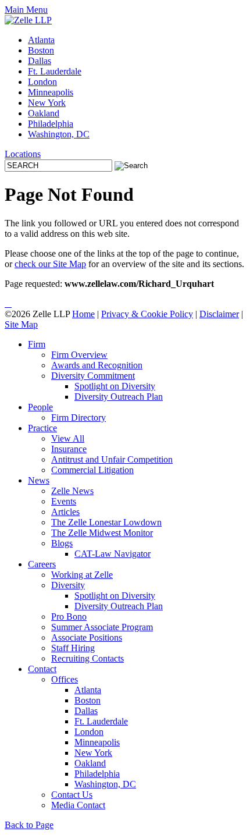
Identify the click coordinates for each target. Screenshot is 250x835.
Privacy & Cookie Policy (147, 314)
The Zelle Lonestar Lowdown (106, 522)
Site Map (21, 324)
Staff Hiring (73, 648)
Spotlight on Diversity (114, 386)
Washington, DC (59, 134)
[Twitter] (8, 303)
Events (63, 501)
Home (83, 314)
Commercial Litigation (92, 470)
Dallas (39, 61)
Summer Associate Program (102, 627)
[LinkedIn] (6, 303)
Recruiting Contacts (87, 658)
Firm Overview (79, 355)
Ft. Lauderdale (54, 71)
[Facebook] (10, 303)
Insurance (69, 449)
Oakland (43, 113)
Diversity (68, 585)
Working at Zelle (82, 575)
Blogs (62, 543)
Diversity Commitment (93, 376)
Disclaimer (219, 314)
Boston (41, 50)
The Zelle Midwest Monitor (102, 533)
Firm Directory (78, 417)
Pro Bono (69, 616)
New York (47, 103)
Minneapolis (50, 92)
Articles (65, 512)
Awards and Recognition (96, 365)
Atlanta (41, 40)
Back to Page (29, 825)
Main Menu (26, 10)
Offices (64, 679)
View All (67, 438)
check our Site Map (50, 264)
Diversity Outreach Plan (118, 396)
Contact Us (71, 795)
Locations (23, 154)
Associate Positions (86, 637)
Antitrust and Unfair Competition (112, 459)
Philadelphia (50, 124)
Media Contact (78, 805)
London (42, 82)
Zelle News (72, 491)
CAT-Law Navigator (112, 554)
